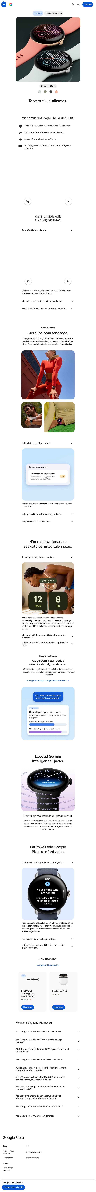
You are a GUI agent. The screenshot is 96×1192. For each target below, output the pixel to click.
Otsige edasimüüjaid (13, 1187)
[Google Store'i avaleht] (11, 4)
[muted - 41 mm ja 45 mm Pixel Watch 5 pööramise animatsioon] (27, 201)
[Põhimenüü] (3, 4)
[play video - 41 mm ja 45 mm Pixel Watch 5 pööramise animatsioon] (68, 201)
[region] (48, 992)
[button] (73, 4)
